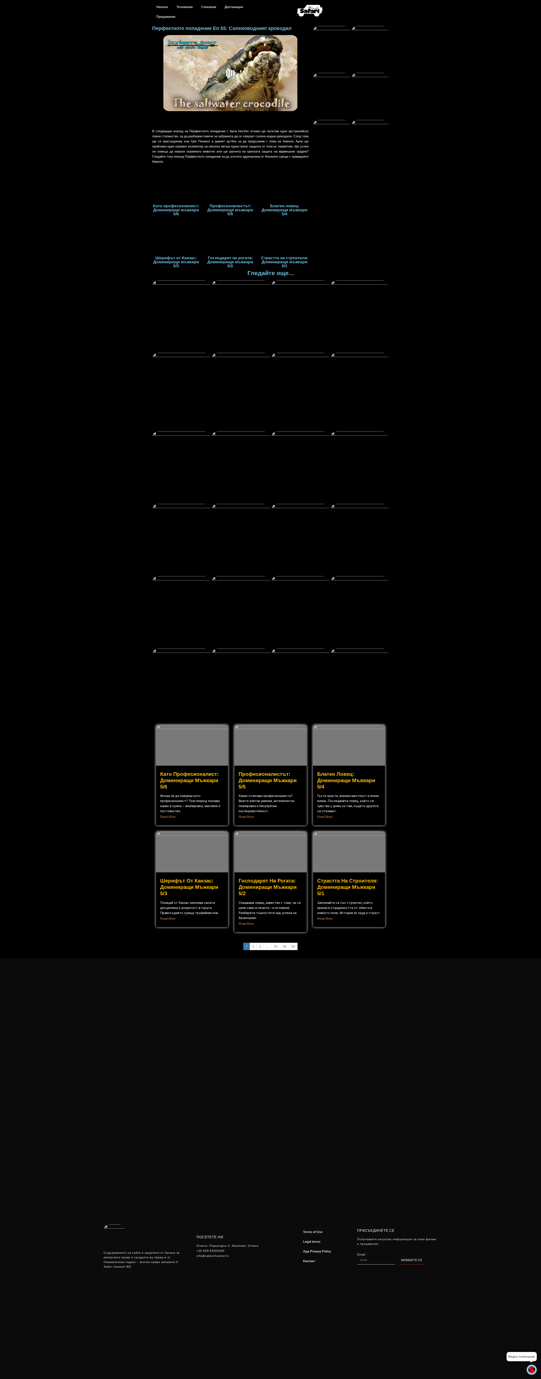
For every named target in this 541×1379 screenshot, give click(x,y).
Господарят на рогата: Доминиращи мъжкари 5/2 (268, 887)
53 (284, 946)
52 (275, 946)
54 (293, 946)
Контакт (309, 1261)
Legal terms (311, 1241)
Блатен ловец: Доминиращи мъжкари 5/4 (346, 780)
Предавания (165, 16)
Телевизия (184, 7)
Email (361, 1254)
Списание (208, 7)
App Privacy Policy (317, 1251)
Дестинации (234, 7)
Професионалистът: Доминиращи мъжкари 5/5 (268, 780)
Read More (168, 816)
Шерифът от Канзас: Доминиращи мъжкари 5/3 (189, 887)
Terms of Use (312, 1232)
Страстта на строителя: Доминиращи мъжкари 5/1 (347, 887)
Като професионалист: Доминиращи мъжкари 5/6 (189, 780)
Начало (162, 7)
